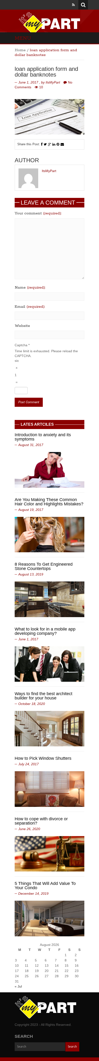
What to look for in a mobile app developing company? (45, 631)
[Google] (49, 144)
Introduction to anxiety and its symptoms (43, 436)
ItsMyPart (53, 82)
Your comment (38, 213)
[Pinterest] (57, 144)
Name (30, 287)
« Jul (18, 986)
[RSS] (73, 5)
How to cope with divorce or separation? (41, 821)
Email (30, 306)
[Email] (62, 144)
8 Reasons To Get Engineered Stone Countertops (44, 566)
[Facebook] (42, 144)
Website (22, 326)
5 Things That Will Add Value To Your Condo (45, 885)
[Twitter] (45, 144)
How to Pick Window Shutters (43, 758)
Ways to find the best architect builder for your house (43, 695)
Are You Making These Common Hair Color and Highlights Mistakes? (49, 501)
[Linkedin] (53, 144)
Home (20, 50)
